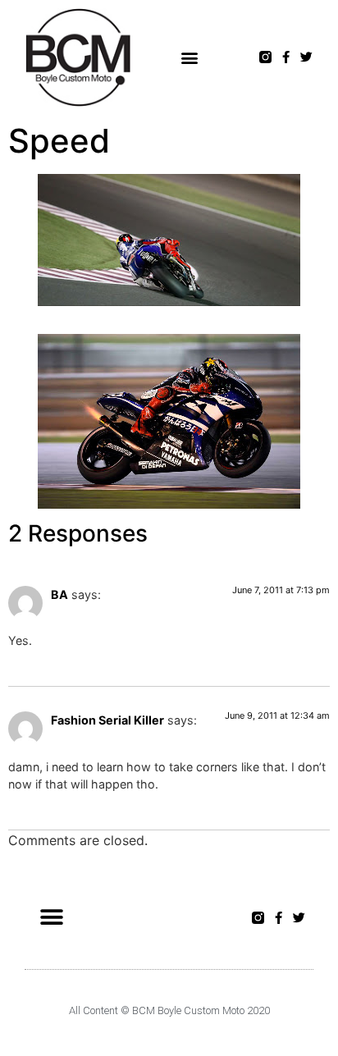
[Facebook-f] (286, 57)
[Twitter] (306, 57)
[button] (189, 57)
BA (59, 594)
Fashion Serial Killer (107, 720)
